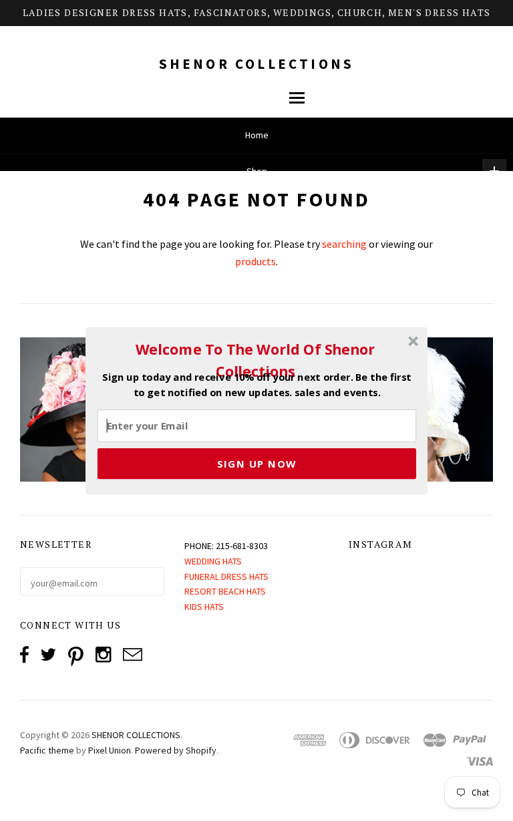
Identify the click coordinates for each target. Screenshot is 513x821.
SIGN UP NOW (257, 463)
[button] (255, 360)
